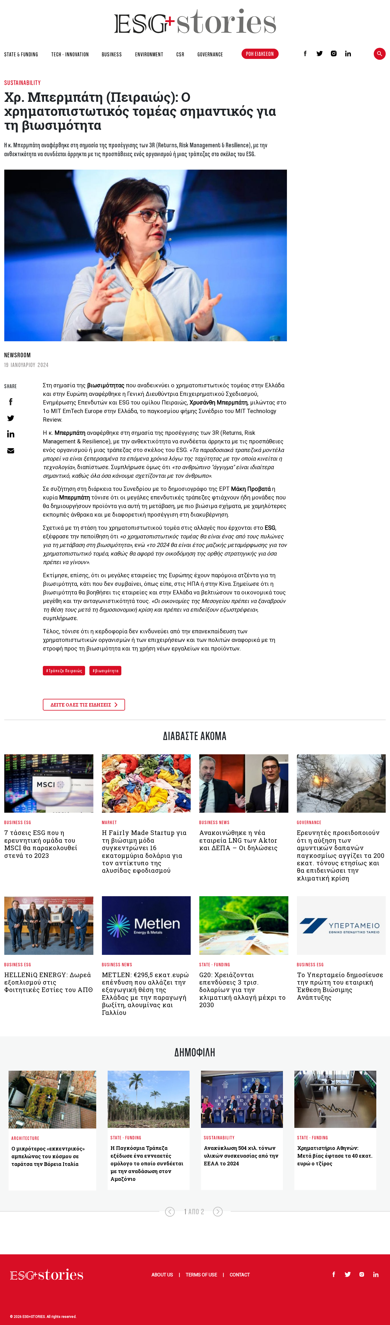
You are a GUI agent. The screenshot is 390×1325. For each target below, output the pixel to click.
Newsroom (17, 355)
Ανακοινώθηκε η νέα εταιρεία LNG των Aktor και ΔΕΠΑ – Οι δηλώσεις (238, 840)
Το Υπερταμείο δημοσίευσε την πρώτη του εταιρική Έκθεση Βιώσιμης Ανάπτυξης (340, 986)
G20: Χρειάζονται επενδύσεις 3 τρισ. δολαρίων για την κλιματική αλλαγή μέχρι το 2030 (242, 990)
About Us (162, 1275)
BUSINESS (112, 54)
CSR (180, 54)
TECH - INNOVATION (70, 54)
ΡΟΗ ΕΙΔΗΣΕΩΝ (260, 53)
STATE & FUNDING (21, 54)
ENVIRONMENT (149, 54)
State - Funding (214, 964)
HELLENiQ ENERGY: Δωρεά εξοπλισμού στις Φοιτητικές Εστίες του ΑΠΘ (48, 982)
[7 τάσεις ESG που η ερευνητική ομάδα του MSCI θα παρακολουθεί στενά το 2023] (48, 786)
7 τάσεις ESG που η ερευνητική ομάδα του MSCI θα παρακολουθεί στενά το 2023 (40, 843)
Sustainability (22, 82)
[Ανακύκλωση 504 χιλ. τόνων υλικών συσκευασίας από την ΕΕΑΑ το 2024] (242, 1099)
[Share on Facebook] (10, 401)
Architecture (25, 1138)
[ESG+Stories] (195, 20)
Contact (240, 1275)
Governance (309, 822)
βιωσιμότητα (106, 670)
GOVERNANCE (210, 54)
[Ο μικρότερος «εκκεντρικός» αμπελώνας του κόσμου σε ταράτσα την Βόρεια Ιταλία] (52, 1099)
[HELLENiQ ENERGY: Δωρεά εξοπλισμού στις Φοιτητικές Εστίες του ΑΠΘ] (48, 928)
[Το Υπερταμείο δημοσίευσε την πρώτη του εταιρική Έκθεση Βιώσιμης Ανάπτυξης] (341, 928)
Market (109, 822)
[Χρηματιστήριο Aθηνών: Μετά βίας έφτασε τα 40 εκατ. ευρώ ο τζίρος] (335, 1099)
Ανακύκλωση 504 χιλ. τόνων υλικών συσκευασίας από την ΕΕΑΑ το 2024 (241, 1156)
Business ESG (17, 822)
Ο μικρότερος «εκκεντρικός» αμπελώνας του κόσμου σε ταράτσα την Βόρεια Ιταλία (48, 1156)
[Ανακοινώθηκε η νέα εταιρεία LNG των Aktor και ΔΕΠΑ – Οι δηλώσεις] (243, 786)
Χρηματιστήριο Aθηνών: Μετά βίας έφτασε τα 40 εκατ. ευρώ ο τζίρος (334, 1156)
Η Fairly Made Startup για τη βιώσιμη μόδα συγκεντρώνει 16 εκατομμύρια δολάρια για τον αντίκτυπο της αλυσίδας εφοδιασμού (144, 851)
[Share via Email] (10, 449)
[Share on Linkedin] (10, 433)
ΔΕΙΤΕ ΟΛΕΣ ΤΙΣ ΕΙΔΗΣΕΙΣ (81, 705)
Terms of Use (201, 1275)
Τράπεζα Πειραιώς (65, 670)
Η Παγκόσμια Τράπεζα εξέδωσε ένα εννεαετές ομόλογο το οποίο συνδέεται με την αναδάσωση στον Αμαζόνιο (146, 1163)
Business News (214, 822)
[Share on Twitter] (10, 417)
